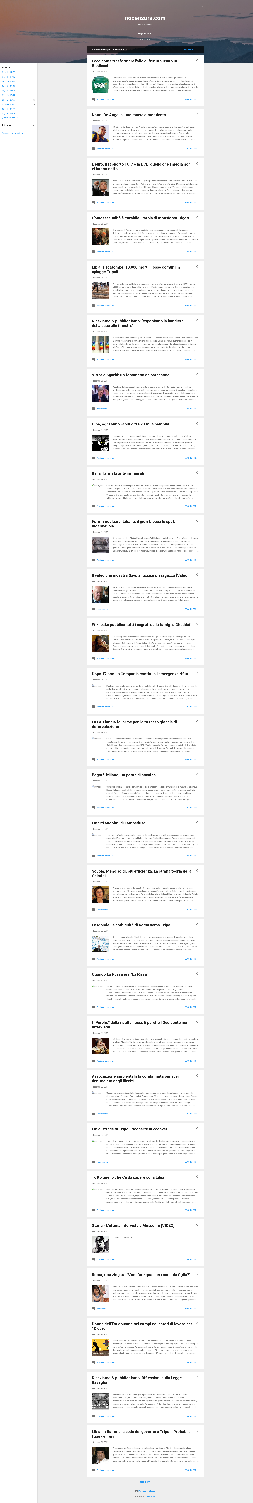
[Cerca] (202, 7)
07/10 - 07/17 (8, 77)
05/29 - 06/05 (8, 90)
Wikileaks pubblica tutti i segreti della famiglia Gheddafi (142, 624)
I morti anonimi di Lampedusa (118, 823)
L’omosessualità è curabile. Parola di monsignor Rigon (140, 218)
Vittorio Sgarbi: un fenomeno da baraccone (130, 375)
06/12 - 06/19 (8, 81)
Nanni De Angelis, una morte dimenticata (129, 114)
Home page (145, 39)
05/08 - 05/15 (8, 104)
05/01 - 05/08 (8, 109)
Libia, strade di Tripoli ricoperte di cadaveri (130, 1129)
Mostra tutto (192, 49)
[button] (197, 61)
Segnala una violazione (12, 133)
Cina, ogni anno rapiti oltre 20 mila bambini (130, 424)
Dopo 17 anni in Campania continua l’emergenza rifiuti (140, 674)
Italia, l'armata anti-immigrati (118, 473)
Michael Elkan (151, 1496)
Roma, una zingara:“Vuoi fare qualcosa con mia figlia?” (141, 1274)
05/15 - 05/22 (8, 100)
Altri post (145, 1482)
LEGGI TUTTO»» (191, 99)
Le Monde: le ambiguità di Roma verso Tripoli (132, 925)
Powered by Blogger (147, 1491)
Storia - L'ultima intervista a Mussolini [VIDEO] (133, 1225)
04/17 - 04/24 (8, 113)
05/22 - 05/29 (8, 95)
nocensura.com (145, 17)
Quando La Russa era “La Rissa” (120, 974)
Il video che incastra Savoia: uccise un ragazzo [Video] (140, 575)
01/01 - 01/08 (8, 72)
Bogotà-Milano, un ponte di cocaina (124, 775)
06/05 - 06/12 (8, 86)
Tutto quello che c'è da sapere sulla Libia (128, 1177)
